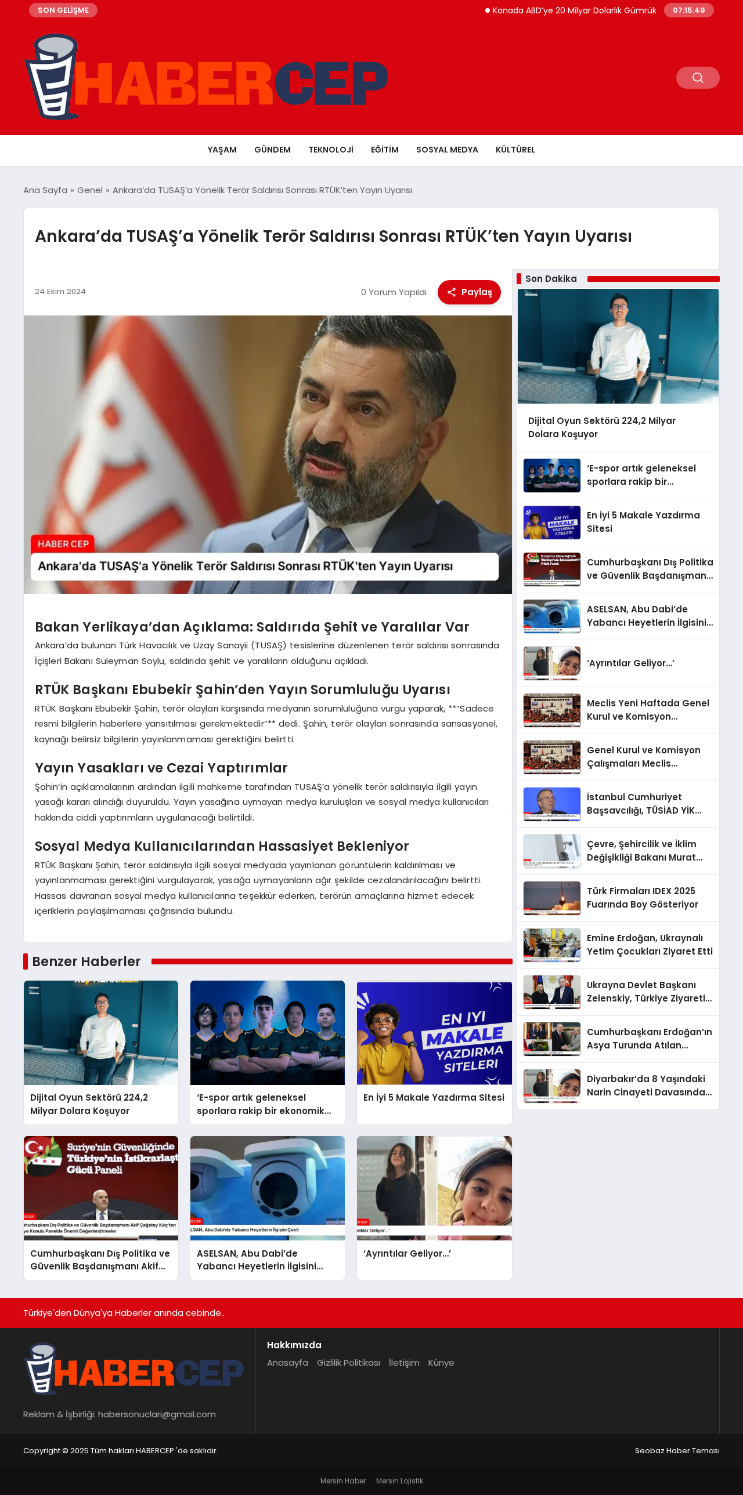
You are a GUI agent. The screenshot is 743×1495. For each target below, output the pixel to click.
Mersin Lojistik (399, 1481)
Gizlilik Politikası (348, 1362)
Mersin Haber (343, 1481)
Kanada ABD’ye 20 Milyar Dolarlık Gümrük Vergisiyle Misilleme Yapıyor (592, 10)
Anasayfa (287, 1362)
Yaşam (222, 149)
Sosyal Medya (447, 149)
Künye (441, 1362)
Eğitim (385, 149)
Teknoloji (331, 149)
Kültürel (515, 149)
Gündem (272, 149)
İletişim (404, 1362)
